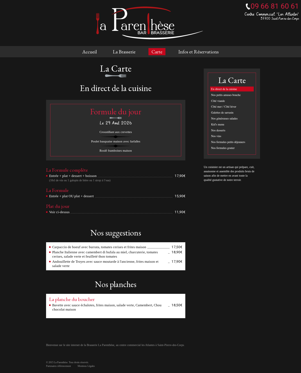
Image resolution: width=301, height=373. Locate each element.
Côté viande (218, 101)
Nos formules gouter (223, 148)
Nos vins (216, 136)
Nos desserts (218, 130)
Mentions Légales (86, 366)
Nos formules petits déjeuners (228, 142)
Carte (157, 51)
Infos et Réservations (198, 51)
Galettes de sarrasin (222, 112)
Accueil (89, 51)
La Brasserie (124, 51)
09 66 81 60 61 (275, 6)
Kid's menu (217, 124)
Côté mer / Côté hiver (223, 106)
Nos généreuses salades (224, 118)
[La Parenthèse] (150, 23)
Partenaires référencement (58, 366)
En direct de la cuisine (224, 89)
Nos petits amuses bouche (226, 95)
